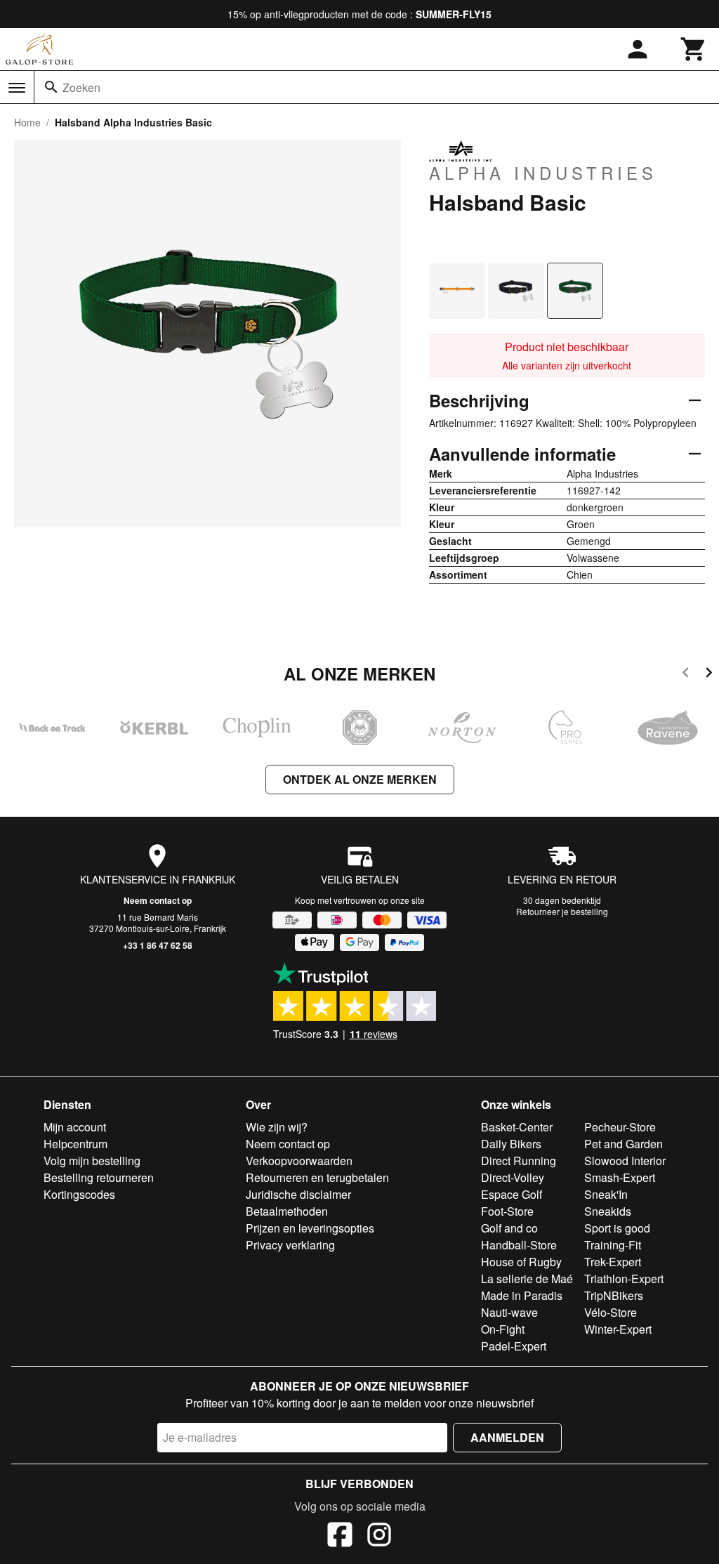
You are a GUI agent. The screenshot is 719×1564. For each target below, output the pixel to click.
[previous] (685, 674)
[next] (709, 674)
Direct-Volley (512, 1177)
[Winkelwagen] (694, 49)
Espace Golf (511, 1194)
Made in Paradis (521, 1295)
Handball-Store (519, 1245)
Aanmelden (507, 1437)
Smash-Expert (619, 1177)
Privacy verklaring (290, 1245)
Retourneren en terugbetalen (317, 1177)
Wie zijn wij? (277, 1127)
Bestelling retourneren (99, 1177)
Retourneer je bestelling (562, 911)
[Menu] (17, 88)
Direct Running (518, 1160)
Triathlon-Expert (624, 1278)
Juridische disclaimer (298, 1194)
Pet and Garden (623, 1144)
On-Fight (503, 1329)
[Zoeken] (51, 87)
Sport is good (617, 1228)
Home (27, 122)
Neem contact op (158, 900)
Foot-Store (507, 1211)
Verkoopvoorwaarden (299, 1160)
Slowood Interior (625, 1160)
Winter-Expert (618, 1329)
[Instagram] (379, 1536)
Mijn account (75, 1127)
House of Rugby (521, 1262)
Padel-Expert (513, 1346)
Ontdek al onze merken (360, 779)
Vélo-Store (610, 1312)
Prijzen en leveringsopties (310, 1228)
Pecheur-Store (620, 1127)
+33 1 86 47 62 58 (157, 945)
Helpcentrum (75, 1144)
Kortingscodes (79, 1194)
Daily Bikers (511, 1144)
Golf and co (509, 1228)
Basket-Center (517, 1127)
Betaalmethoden (287, 1211)
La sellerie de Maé (527, 1278)
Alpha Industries (543, 172)
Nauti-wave (509, 1312)
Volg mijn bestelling (92, 1160)
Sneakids (607, 1211)
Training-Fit (612, 1245)
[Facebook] (340, 1536)
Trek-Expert (612, 1262)
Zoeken (81, 87)
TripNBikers (613, 1295)
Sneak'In (606, 1194)
